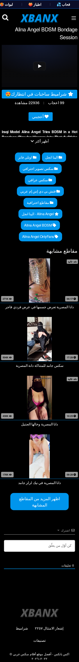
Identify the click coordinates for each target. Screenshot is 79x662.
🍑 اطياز (34, 4)
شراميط (22, 628)
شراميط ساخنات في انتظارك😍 (36, 93)
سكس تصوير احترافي (38, 168)
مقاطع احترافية (38, 202)
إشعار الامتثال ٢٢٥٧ (49, 628)
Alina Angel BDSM (38, 225)
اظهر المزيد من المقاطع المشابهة (39, 501)
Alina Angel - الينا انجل (38, 213)
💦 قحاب (63, 4)
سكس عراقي (38, 179)
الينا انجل (52, 157)
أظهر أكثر (41, 141)
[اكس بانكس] (39, 18)
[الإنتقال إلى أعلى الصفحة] (72, 652)
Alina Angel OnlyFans (38, 236)
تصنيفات (39, 640)
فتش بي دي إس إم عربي (38, 191)
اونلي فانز (25, 157)
